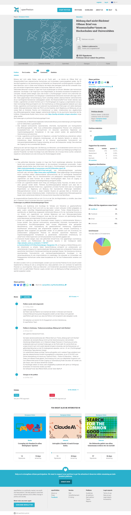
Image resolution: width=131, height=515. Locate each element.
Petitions (78, 10)
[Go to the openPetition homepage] (24, 10)
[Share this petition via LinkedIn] (24, 285)
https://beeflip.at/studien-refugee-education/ (62, 114)
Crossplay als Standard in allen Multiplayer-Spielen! (30, 444)
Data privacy (107, 495)
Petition (16, 72)
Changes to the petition (30, 375)
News (35, 71)
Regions (88, 501)
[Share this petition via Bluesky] (18, 285)
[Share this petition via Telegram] (30, 285)
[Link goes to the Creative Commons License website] (15, 513)
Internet (65, 440)
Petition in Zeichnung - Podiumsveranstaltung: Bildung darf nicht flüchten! (46, 328)
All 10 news (73, 296)
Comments (43, 71)
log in (106, 2)
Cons (52, 395)
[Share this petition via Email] (33, 285)
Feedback (54, 497)
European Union (24, 17)
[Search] (116, 10)
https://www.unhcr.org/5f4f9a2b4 (45, 172)
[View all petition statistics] (103, 194)
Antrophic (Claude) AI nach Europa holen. (65, 444)
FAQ (70, 493)
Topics (88, 499)
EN (114, 2)
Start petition (64, 10)
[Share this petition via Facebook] (15, 285)
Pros (16, 395)
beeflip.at (94, 209)
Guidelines (89, 10)
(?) (116, 148)
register (99, 2)
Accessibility (107, 499)
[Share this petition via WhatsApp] (27, 285)
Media (30, 440)
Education (79, 17)
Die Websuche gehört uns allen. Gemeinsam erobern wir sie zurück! (101, 444)
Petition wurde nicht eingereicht (33, 304)
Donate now (65, 482)
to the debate (72, 390)
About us (99, 10)
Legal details (107, 497)
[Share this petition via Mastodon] (21, 285)
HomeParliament (74, 495)
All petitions (89, 495)
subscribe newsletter (24, 505)
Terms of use (107, 493)
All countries (93, 160)
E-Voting (71, 497)
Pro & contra (26, 72)
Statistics (54, 72)
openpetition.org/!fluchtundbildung (53, 285)
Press (53, 495)
